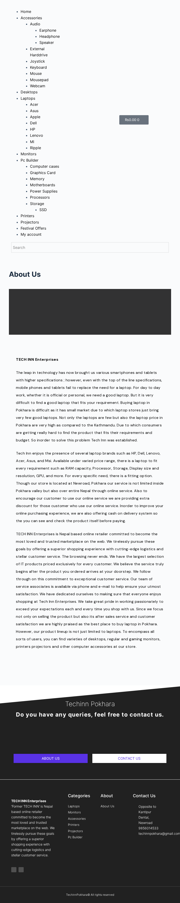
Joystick (37, 61)
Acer (34, 104)
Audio (35, 24)
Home (26, 11)
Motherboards (42, 184)
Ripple (35, 147)
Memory (37, 178)
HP (32, 129)
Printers (27, 215)
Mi (32, 141)
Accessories (31, 17)
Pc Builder (29, 160)
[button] (35, 5)
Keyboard (38, 67)
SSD (43, 209)
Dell (33, 123)
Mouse (36, 73)
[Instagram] (21, 869)
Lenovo (36, 135)
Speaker (46, 42)
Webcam (37, 85)
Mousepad (39, 79)
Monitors (28, 154)
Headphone (49, 36)
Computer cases (44, 166)
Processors (40, 197)
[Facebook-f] (13, 869)
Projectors (30, 222)
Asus (34, 110)
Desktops (29, 92)
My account (31, 234)
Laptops (28, 98)
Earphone (47, 30)
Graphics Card (43, 172)
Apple (35, 116)
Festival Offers (33, 228)
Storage (37, 203)
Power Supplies (43, 191)
